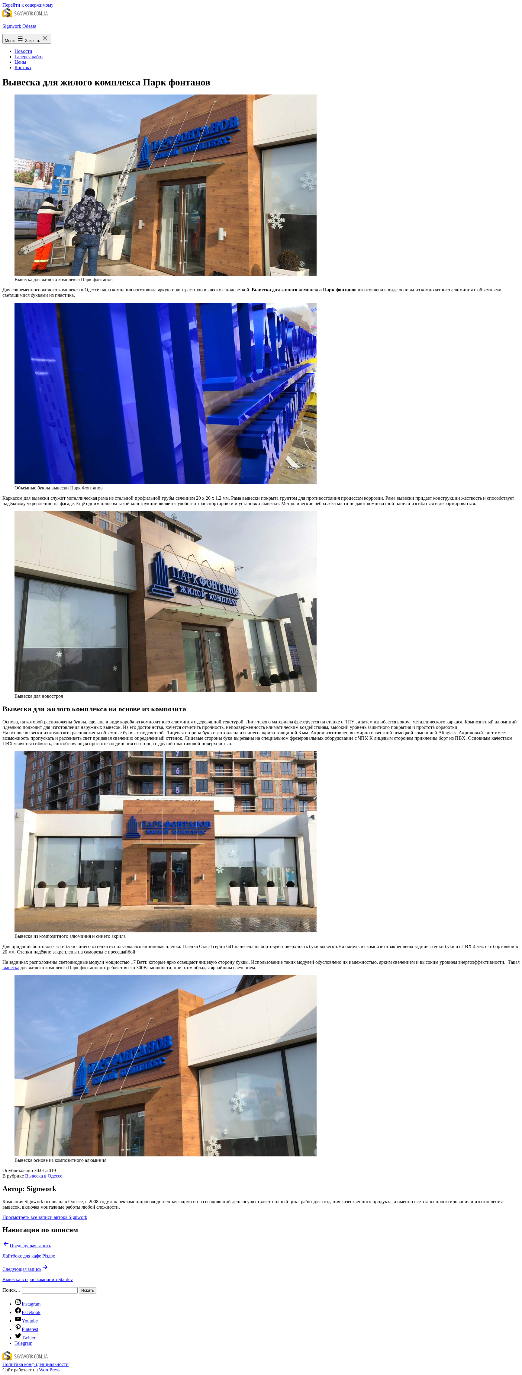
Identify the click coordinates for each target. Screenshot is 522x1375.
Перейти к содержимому (27, 5)
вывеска (10, 967)
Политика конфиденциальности (35, 1364)
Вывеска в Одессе (43, 1175)
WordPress (49, 1369)
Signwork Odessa (19, 26)
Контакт (22, 67)
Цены (20, 62)
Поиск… (11, 1290)
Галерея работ (28, 56)
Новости (23, 51)
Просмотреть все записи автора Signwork (44, 1217)
